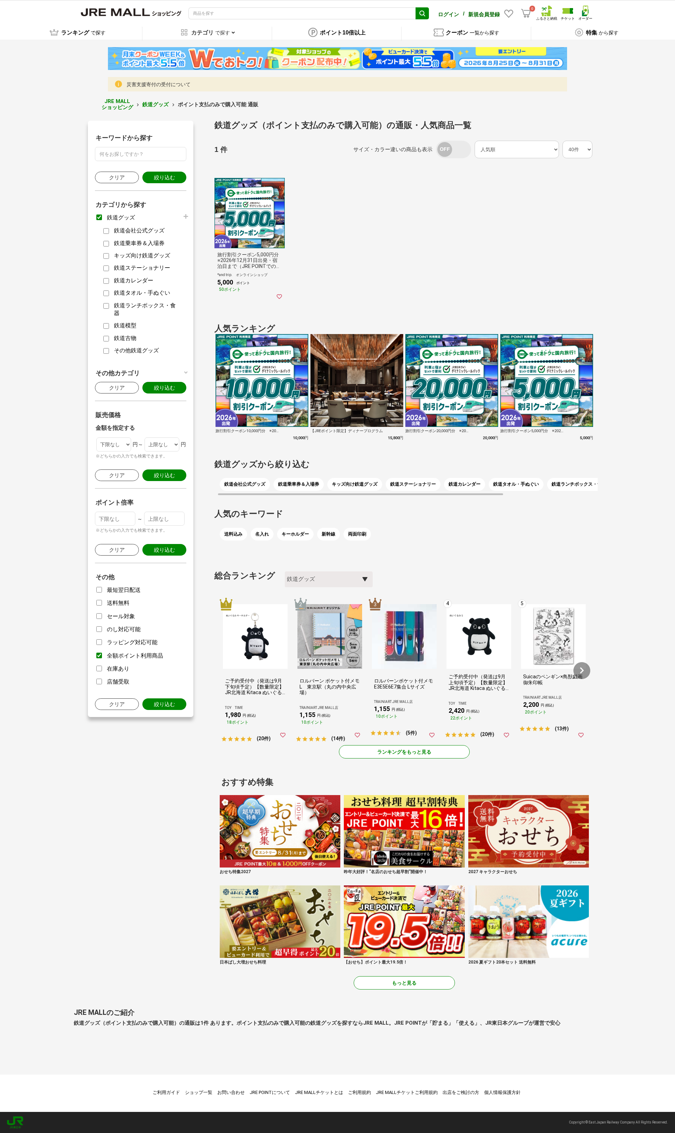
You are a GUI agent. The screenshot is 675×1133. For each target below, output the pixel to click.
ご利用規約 (359, 1092)
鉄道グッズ (155, 104)
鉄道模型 (125, 325)
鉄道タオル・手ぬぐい (142, 293)
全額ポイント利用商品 (135, 656)
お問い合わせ (231, 1092)
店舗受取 (118, 682)
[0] (526, 13)
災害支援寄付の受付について (159, 84)
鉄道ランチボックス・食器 (145, 309)
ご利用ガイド (166, 1092)
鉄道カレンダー (133, 280)
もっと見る (404, 983)
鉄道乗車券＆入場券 (139, 243)
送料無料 (118, 603)
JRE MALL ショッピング (117, 104)
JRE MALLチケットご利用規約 (407, 1092)
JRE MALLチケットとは (319, 1092)
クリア (117, 177)
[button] (582, 670)
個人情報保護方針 (502, 1092)
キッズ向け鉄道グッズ (142, 255)
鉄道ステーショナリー (142, 268)
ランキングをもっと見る (404, 752)
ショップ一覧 (198, 1092)
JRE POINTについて (270, 1092)
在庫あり (118, 669)
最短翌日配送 (124, 590)
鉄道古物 (125, 338)
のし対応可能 (124, 629)
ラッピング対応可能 (132, 642)
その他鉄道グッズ (136, 350)
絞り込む (164, 177)
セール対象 (121, 616)
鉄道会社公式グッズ (139, 230)
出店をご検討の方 (461, 1092)
